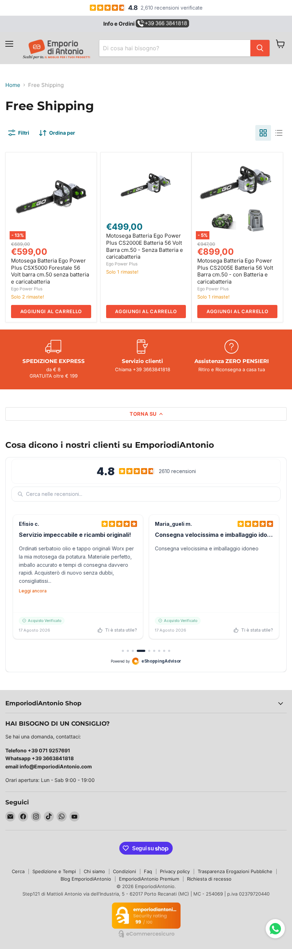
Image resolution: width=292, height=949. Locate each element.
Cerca (18, 871)
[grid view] (263, 133)
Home (12, 85)
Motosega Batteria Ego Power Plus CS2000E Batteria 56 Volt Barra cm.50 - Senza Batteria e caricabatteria (144, 246)
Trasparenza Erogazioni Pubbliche (235, 871)
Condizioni (124, 871)
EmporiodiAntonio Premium (149, 879)
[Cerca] (260, 48)
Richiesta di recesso (209, 879)
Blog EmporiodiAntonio (86, 879)
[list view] (279, 133)
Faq (148, 871)
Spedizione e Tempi (54, 871)
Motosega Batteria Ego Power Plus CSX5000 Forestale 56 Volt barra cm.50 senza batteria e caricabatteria (50, 271)
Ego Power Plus (26, 288)
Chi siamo (94, 871)
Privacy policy (175, 871)
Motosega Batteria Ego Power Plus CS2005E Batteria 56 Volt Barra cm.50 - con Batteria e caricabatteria (235, 271)
